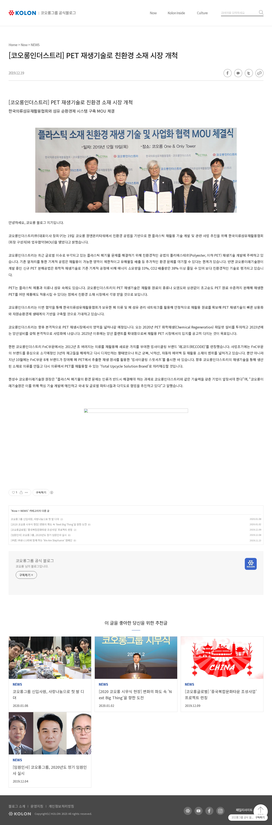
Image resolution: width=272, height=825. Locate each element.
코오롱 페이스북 (209, 811)
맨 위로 (261, 811)
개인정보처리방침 (61, 806)
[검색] (260, 13)
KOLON (19, 814)
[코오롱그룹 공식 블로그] (42, 13)
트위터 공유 (249, 73)
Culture (202, 12)
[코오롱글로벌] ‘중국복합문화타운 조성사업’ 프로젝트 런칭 (41, 529)
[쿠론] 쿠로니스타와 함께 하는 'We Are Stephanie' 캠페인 (41, 540)
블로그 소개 (16, 806)
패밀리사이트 (244, 810)
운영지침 (37, 806)
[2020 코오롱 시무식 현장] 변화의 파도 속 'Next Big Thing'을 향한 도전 (49, 524)
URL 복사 (259, 73)
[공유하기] (21, 492)
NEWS (35, 44)
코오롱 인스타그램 (220, 811)
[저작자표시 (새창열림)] (51, 492)
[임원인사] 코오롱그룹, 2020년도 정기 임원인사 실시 (39, 535)
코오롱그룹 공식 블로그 (35, 560)
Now (153, 12)
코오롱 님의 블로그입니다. (32, 566)
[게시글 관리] (26, 492)
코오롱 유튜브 (198, 811)
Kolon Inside (176, 12)
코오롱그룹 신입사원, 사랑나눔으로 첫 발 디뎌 (35, 519)
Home (12, 44)
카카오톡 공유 (238, 73)
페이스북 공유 (228, 73)
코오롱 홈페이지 (188, 811)
